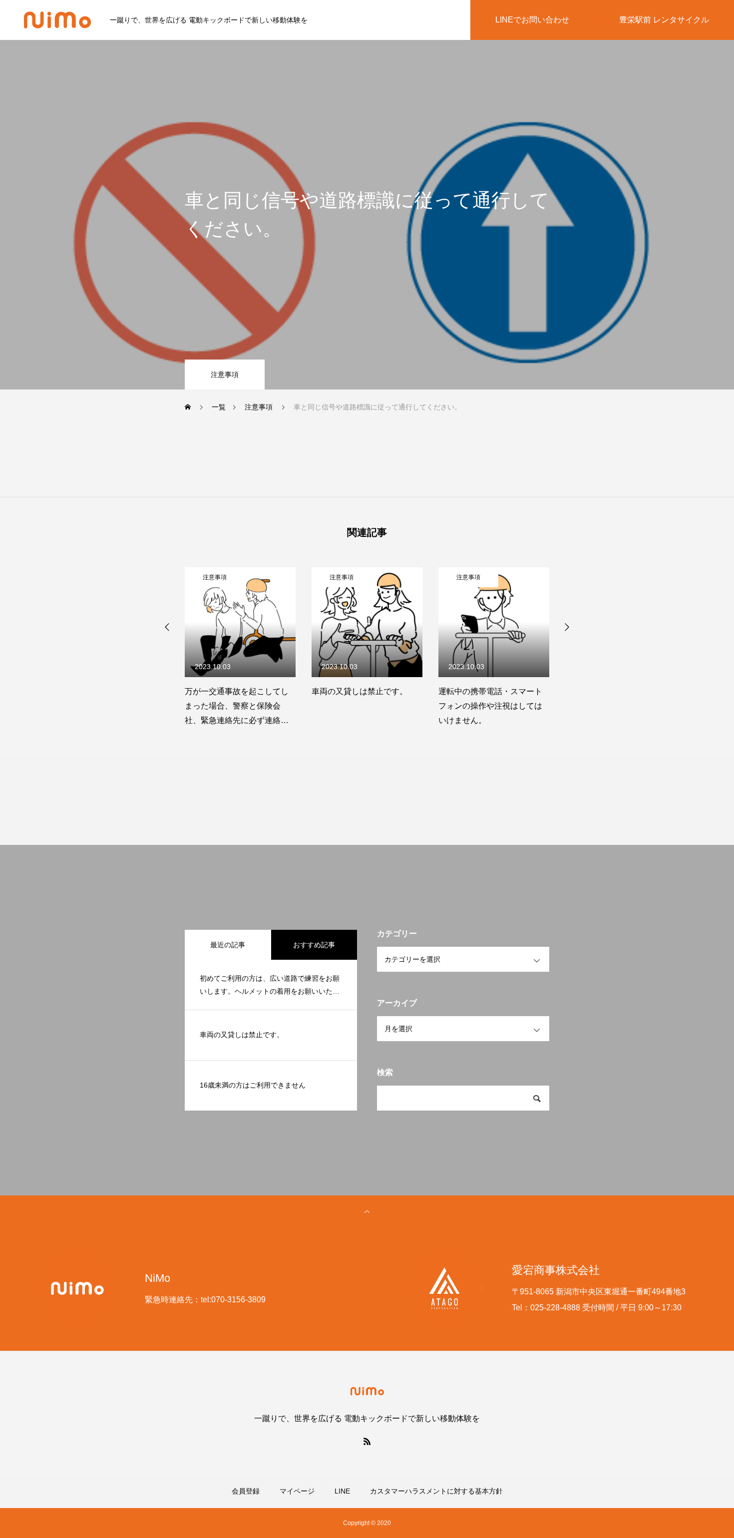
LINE (342, 1491)
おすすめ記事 (314, 945)
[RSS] (367, 1441)
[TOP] (367, 1210)
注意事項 (225, 375)
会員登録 (246, 1491)
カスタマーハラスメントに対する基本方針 (436, 1491)
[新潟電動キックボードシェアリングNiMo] (57, 20)
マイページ (297, 1491)
